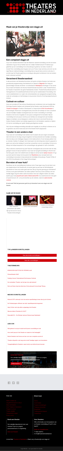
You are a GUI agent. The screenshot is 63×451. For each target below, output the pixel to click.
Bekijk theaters (15, 363)
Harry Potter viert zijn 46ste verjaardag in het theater (22, 307)
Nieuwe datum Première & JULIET (17, 311)
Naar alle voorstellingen (31, 260)
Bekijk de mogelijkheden (41, 429)
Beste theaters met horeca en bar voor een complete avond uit (25, 336)
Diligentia (41, 83)
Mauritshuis (35, 155)
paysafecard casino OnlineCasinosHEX (27, 176)
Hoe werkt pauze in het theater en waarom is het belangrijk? (24, 332)
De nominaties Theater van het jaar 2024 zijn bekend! (22, 282)
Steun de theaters (11, 405)
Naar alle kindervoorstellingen (31, 255)
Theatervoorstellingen (40, 405)
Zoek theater (37, 403)
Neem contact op (11, 400)
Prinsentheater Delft (13, 274)
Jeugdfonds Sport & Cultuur (14, 402)
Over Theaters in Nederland (13, 407)
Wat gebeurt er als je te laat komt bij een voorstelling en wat (24, 328)
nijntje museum (48, 153)
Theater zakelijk (10, 411)
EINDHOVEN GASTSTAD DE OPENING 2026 (20, 270)
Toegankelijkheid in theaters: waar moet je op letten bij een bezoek (26, 344)
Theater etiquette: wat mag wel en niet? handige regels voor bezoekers (27, 340)
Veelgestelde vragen (12, 413)
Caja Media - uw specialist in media (31, 448)
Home (36, 401)
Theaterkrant (37, 413)
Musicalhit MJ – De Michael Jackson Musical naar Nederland (24, 315)
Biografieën (37, 409)
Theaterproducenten (39, 407)
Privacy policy (10, 415)
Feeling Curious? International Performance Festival (22, 278)
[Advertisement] (32, 233)
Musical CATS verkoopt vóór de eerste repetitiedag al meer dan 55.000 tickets (29, 299)
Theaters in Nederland (20, 439)
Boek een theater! (13, 432)
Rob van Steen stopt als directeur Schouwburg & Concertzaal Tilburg (26, 286)
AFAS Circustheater (46, 108)
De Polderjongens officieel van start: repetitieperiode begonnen (25, 303)
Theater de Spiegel (12, 108)
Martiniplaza (39, 85)
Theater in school (11, 409)
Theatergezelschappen (40, 411)
